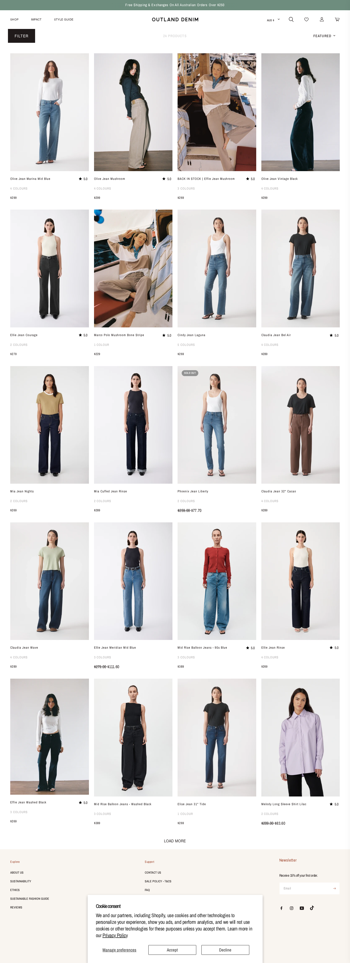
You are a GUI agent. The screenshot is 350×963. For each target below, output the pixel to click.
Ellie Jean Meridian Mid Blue (115, 647)
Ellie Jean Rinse (273, 647)
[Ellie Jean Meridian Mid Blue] (133, 581)
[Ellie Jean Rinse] (300, 581)
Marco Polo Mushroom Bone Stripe (119, 335)
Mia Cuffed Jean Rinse (110, 491)
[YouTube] (302, 908)
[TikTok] (312, 908)
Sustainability (20, 881)
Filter (22, 35)
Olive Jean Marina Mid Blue (30, 179)
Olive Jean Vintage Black (279, 179)
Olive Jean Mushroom (109, 179)
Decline (225, 950)
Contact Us (153, 873)
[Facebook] (281, 908)
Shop (14, 19)
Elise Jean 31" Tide (192, 804)
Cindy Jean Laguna (191, 335)
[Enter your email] (335, 888)
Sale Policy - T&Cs (158, 881)
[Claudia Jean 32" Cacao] (300, 425)
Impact (36, 19)
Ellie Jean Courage (24, 335)
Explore (14, 862)
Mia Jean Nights (22, 491)
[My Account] (322, 19)
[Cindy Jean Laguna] (217, 268)
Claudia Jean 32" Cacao (278, 491)
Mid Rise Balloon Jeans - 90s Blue (202, 647)
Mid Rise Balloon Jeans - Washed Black (122, 804)
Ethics (15, 890)
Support (149, 862)
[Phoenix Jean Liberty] (217, 425)
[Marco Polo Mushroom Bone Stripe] (133, 268)
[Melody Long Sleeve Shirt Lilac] (300, 737)
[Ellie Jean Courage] (49, 268)
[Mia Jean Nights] (49, 425)
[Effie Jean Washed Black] (49, 737)
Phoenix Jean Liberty (193, 491)
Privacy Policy (115, 935)
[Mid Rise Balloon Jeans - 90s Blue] (217, 581)
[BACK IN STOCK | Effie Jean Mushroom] (217, 112)
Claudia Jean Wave (24, 647)
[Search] (291, 19)
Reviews (16, 907)
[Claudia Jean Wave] (49, 581)
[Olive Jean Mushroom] (133, 112)
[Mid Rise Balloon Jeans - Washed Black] (133, 737)
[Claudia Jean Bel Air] (300, 268)
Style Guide (64, 19)
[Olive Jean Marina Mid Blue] (49, 112)
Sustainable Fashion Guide (29, 899)
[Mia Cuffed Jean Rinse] (133, 425)
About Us (17, 873)
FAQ (147, 890)
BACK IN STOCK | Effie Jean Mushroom (206, 179)
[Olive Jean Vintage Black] (300, 112)
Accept (172, 950)
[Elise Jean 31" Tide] (217, 737)
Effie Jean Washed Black (28, 802)
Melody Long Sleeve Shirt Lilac (283, 804)
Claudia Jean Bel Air (276, 335)
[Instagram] (292, 908)
